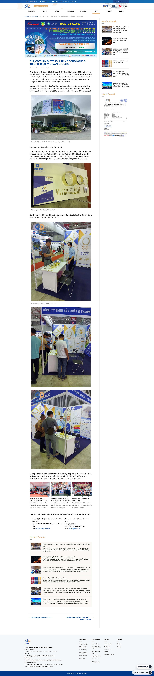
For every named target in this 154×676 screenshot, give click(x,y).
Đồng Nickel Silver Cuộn (96, 647)
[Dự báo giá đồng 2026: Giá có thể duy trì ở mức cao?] (107, 41)
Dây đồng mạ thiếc (96, 656)
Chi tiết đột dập (83, 649)
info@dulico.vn (58, 1)
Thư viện (108, 11)
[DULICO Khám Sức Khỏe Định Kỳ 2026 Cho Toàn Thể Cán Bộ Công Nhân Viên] (107, 51)
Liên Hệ (121, 11)
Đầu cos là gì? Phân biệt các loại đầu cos (55, 578)
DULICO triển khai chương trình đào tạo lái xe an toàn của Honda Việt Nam (65, 588)
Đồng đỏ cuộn (82, 647)
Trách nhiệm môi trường (108, 650)
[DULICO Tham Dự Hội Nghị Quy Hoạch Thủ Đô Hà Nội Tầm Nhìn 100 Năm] (107, 85)
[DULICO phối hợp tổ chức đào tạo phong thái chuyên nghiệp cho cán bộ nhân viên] (107, 29)
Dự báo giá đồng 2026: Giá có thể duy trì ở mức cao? (59, 557)
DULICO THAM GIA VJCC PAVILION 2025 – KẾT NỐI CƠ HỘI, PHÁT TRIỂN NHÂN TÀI (39, 500)
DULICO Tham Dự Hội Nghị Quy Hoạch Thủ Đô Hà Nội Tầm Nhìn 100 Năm (65, 599)
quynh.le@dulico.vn (43, 529)
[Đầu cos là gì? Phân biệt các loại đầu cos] (107, 63)
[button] (104, 118)
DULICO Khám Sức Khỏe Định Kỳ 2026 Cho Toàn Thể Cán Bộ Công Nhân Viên (66, 567)
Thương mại (70, 11)
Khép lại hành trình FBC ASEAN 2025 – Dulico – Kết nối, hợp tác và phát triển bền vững (60, 500)
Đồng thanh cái (95, 659)
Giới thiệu (44, 11)
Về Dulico (119, 644)
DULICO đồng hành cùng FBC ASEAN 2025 (81, 499)
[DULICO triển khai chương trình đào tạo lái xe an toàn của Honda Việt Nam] (107, 73)
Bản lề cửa (82, 658)
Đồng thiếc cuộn (96, 644)
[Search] (126, 1)
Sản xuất (57, 11)
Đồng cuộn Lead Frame (96, 652)
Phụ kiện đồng (82, 652)
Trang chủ (31, 11)
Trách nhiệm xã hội (109, 654)
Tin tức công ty (34, 16)
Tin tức (96, 11)
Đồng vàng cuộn (83, 644)
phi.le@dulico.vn (74, 529)
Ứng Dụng (83, 11)
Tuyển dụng (107, 647)
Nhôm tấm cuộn (96, 661)
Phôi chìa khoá (83, 655)
